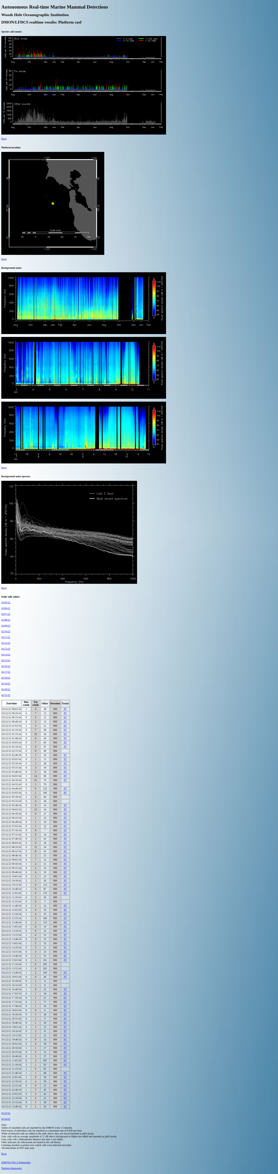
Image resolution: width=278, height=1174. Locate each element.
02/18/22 (5, 677)
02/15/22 (5, 660)
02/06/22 (5, 608)
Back (4, 138)
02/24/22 (5, 1119)
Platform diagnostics (11, 1168)
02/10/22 (5, 631)
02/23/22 (5, 1113)
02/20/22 (5, 689)
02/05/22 (5, 602)
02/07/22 (5, 614)
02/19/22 (5, 683)
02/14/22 (5, 654)
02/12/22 (5, 643)
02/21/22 (5, 695)
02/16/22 (5, 666)
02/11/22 (5, 637)
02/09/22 (5, 625)
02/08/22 (5, 620)
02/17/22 (5, 672)
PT (65, 709)
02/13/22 (5, 649)
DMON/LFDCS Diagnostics (16, 1162)
